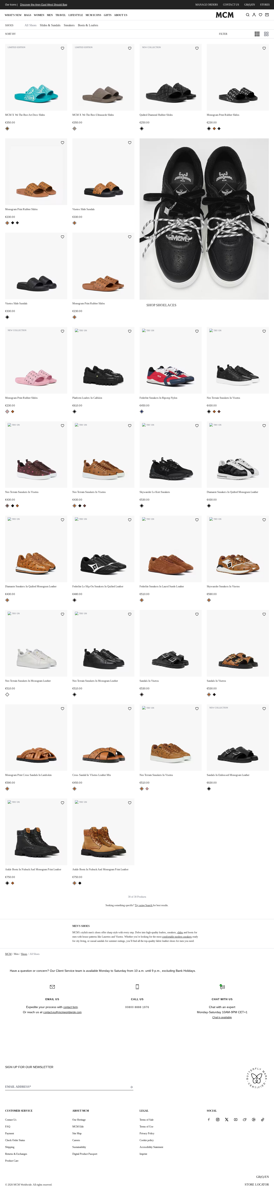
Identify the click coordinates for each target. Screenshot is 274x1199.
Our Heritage (79, 1119)
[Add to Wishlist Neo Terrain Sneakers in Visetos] (264, 331)
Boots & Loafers (88, 25)
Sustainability (79, 1147)
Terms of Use (146, 1126)
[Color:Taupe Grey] (74, 128)
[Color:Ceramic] (7, 128)
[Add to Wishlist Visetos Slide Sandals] (129, 143)
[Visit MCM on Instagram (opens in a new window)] (218, 1119)
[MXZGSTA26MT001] (204, 219)
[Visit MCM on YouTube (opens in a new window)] (236, 1119)
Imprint (143, 1153)
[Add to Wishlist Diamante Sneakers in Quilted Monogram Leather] (264, 426)
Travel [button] (60, 15)
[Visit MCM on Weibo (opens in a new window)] (245, 1119)
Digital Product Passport (84, 1153)
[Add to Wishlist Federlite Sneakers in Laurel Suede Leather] (197, 520)
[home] (225, 17)
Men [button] (50, 15)
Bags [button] (27, 15)
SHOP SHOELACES (161, 305)
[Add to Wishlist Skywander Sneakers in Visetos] (264, 520)
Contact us (231, 4)
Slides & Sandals (50, 25)
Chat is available (222, 1017)
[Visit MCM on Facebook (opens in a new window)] (209, 1119)
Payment (9, 1133)
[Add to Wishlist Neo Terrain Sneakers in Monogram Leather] (62, 614)
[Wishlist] (260, 15)
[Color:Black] (142, 128)
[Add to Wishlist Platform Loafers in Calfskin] (129, 331)
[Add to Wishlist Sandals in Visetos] (197, 614)
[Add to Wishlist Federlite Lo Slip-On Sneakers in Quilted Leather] (129, 520)
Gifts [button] (108, 15)
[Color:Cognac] (214, 129)
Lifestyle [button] (75, 15)
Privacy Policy (147, 1133)
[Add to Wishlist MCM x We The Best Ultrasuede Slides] (129, 48)
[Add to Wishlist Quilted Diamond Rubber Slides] (197, 48)
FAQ (7, 1126)
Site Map (77, 1133)
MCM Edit (77, 1126)
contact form (70, 1007)
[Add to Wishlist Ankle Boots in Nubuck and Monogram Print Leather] (62, 803)
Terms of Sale (146, 1119)
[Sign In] (254, 15)
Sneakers (69, 25)
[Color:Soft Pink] (7, 411)
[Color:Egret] (7, 694)
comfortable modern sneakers (177, 936)
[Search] (248, 15)
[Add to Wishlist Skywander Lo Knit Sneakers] (197, 426)
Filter (223, 33)
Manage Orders (206, 4)
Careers (76, 1140)
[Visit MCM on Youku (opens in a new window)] (254, 1119)
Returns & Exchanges (16, 1153)
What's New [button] (13, 15)
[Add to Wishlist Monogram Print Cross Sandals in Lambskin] (62, 709)
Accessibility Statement (151, 1147)
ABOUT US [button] (120, 15)
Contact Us (10, 1119)
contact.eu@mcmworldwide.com (62, 1012)
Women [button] (39, 15)
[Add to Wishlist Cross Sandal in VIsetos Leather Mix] (129, 709)
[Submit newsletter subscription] (131, 1087)
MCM (8, 954)
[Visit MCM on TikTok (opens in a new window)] (263, 1119)
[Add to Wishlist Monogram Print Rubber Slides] (264, 48)
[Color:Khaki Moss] (219, 129)
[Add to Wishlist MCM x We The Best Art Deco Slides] (62, 48)
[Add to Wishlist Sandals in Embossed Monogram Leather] (264, 709)
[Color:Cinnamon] (219, 411)
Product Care (11, 1160)
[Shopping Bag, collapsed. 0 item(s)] (267, 15)
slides (180, 932)
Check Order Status (15, 1140)
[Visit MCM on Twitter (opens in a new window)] (227, 1119)
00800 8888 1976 (137, 1007)
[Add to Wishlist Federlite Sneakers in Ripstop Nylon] (197, 331)
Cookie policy (147, 1140)
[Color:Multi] (142, 411)
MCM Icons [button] (93, 15)
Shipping (9, 1147)
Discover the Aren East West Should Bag (43, 4)
